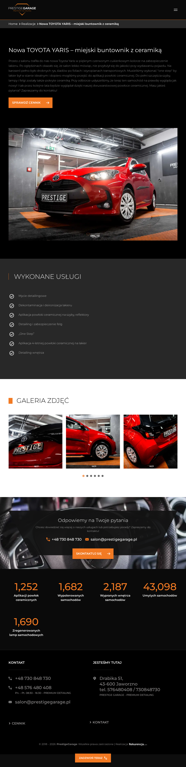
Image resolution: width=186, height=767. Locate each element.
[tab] (83, 476)
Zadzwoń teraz (90, 758)
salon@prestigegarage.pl (114, 539)
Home (13, 24)
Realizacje (28, 24)
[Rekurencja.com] (138, 744)
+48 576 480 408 (33, 687)
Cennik (18, 723)
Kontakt (101, 722)
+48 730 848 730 (67, 539)
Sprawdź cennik (26, 102)
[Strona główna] (22, 10)
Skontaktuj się (89, 553)
